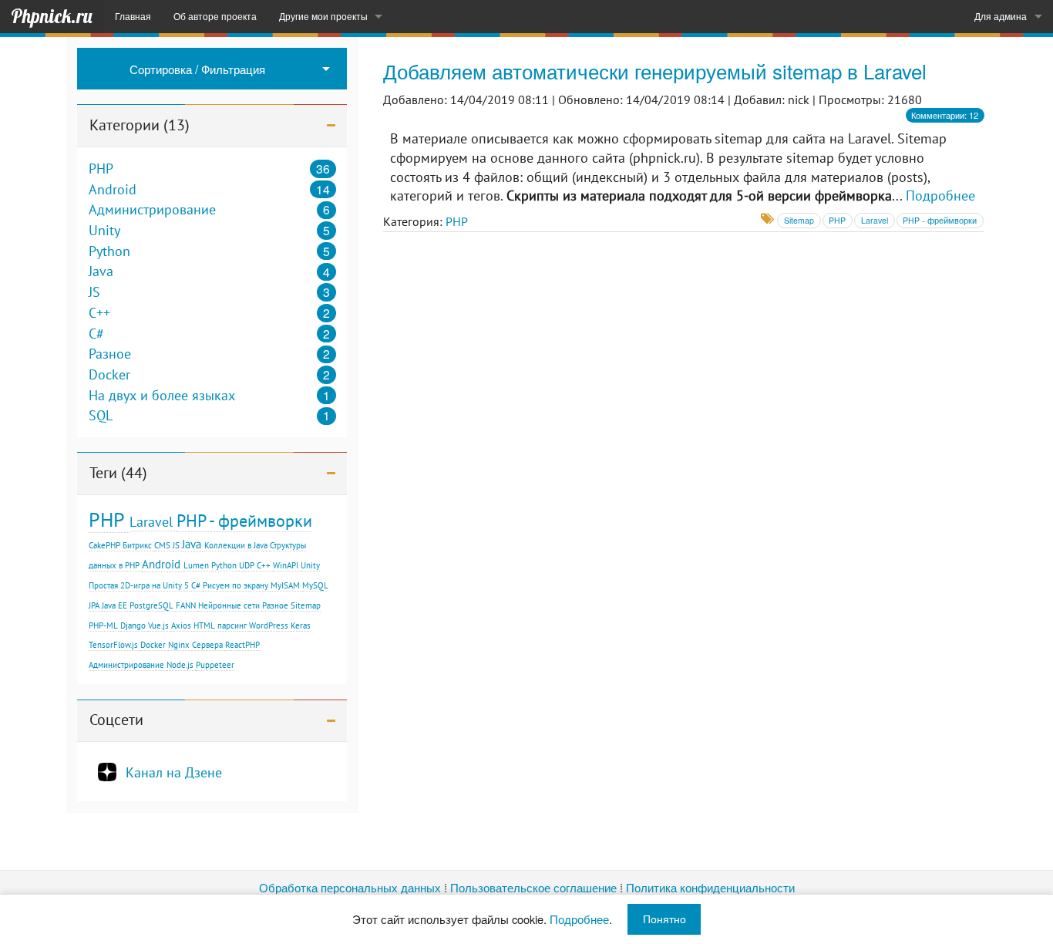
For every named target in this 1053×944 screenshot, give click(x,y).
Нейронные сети (229, 605)
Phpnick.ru (52, 16)
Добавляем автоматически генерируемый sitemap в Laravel (655, 70)
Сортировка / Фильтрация (197, 68)
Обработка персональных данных (350, 887)
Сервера (207, 644)
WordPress (268, 625)
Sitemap (306, 605)
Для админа (1000, 16)
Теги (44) (118, 473)
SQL (101, 416)
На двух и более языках (162, 396)
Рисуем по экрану (235, 585)
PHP (101, 169)
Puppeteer (215, 664)
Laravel (151, 521)
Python (109, 251)
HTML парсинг (220, 625)
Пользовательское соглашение (533, 887)
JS (94, 292)
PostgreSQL (151, 605)
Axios (181, 625)
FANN (186, 605)
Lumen (196, 565)
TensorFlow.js (113, 644)
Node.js (180, 664)
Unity (104, 231)
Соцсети (116, 720)
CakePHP (104, 545)
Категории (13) (139, 125)
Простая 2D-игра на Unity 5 (139, 585)
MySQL (315, 585)
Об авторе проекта (215, 16)
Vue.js (158, 625)
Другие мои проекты (323, 16)
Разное (110, 354)
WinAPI (285, 565)
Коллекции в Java (235, 545)
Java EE (114, 605)
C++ (99, 313)
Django (133, 625)
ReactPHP (242, 644)
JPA (94, 605)
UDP (246, 565)
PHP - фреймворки (244, 520)
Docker (109, 375)
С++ (264, 565)
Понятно (664, 918)
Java (101, 271)
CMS (162, 545)
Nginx (179, 644)
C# (96, 334)
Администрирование (152, 210)
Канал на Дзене (174, 772)
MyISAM (285, 585)
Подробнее (940, 195)
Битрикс (137, 545)
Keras (301, 625)
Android (112, 190)
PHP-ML (103, 625)
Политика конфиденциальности (710, 887)
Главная (133, 16)
